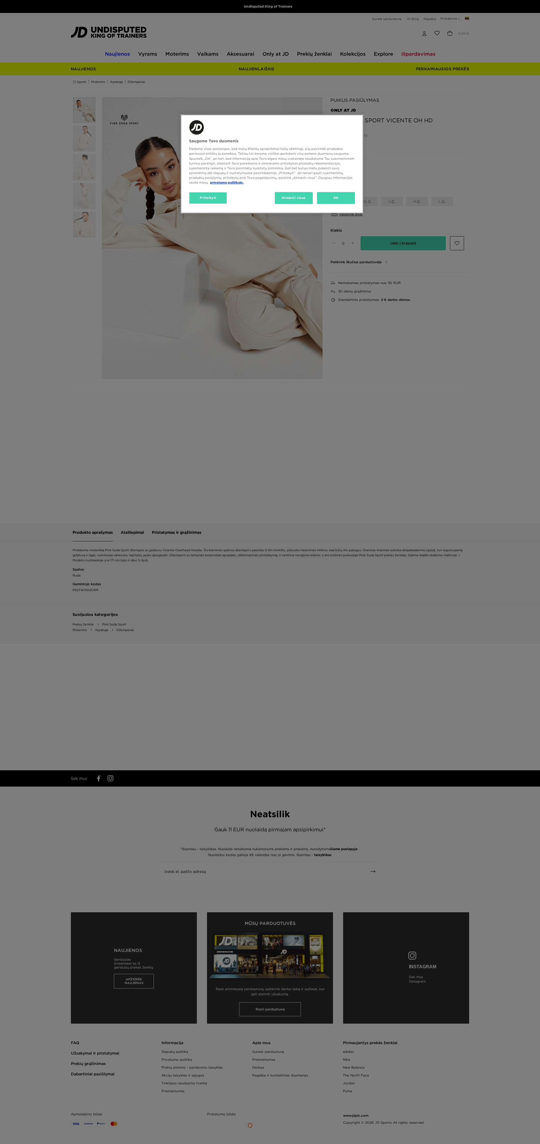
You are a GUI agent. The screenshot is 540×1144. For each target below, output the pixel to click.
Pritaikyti (208, 198)
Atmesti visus (293, 198)
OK (336, 198)
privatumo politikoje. (227, 182)
